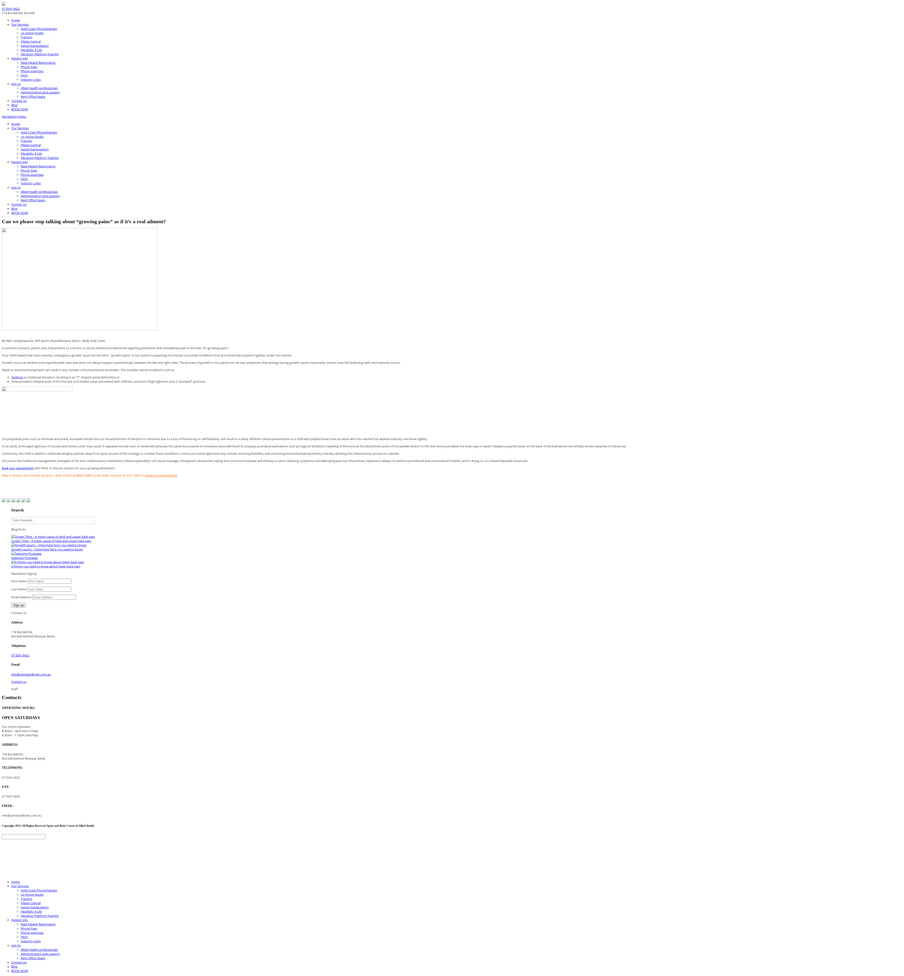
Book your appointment (17, 468)
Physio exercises (32, 71)
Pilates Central (31, 41)
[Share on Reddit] (14, 500)
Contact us (18, 682)
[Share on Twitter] (9, 500)
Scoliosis (17, 377)
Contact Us (19, 101)
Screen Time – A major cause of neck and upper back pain (51, 541)
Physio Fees (29, 67)
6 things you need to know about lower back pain (45, 566)
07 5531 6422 (11, 9)
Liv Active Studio (32, 33)
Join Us (16, 84)
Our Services (20, 24)
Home (15, 20)
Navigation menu (14, 116)
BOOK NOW (19, 109)
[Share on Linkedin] (23, 500)
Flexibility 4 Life (31, 50)
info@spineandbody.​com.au (31, 674)
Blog (14, 105)
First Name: (19, 581)
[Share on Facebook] (4, 500)
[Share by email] (28, 500)
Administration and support (40, 92)
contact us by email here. (161, 475)
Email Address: (21, 597)
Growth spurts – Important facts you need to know (47, 549)
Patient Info (19, 58)
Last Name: (19, 589)
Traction (26, 37)
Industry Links (31, 79)
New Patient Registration (38, 63)
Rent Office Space (33, 96)
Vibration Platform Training (40, 54)
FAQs (24, 75)
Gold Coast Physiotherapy (39, 29)
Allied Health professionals (39, 88)
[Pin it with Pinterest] (18, 500)
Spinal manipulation (35, 46)
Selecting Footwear (24, 558)
